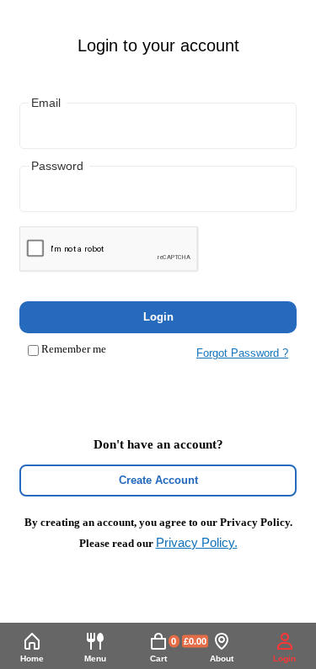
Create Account (158, 480)
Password (57, 166)
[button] (94, 648)
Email (46, 102)
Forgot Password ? (242, 353)
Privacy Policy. (197, 542)
